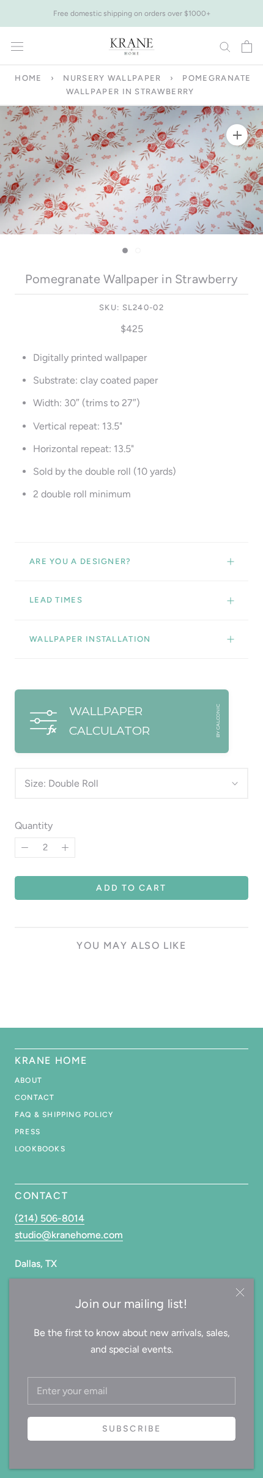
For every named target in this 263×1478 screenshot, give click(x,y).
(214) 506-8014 (49, 1218)
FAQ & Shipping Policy (64, 1114)
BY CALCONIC (218, 721)
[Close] (240, 1292)
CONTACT (34, 1097)
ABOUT (28, 1080)
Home (28, 78)
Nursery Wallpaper (112, 78)
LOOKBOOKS (40, 1149)
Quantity (34, 825)
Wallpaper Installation (90, 639)
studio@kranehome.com (69, 1235)
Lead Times (56, 599)
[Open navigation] (17, 46)
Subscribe (131, 1429)
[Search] (225, 46)
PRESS (27, 1131)
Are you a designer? (80, 561)
